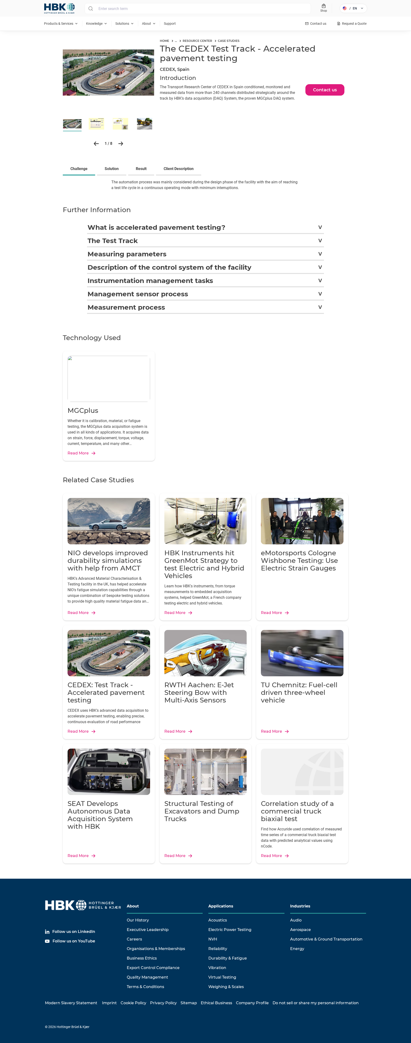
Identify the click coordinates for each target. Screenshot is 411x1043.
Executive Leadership (148, 929)
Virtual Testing (222, 977)
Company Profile (252, 1003)
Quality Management (147, 977)
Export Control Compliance (153, 967)
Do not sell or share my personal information (316, 1003)
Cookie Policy (133, 1003)
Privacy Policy (163, 1003)
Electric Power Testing (229, 929)
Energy (297, 948)
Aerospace (300, 929)
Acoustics (217, 920)
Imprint (109, 1003)
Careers (134, 939)
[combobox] (198, 8)
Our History (138, 920)
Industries (300, 906)
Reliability (217, 948)
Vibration (217, 967)
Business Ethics (142, 958)
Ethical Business (216, 1003)
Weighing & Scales (226, 987)
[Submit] (90, 8)
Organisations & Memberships (156, 948)
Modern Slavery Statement (71, 1003)
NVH (212, 939)
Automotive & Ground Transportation (326, 939)
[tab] (80, 169)
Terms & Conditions (145, 987)
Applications (220, 906)
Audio (296, 920)
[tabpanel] (205, 187)
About (133, 906)
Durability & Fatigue (227, 958)
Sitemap (189, 1003)
